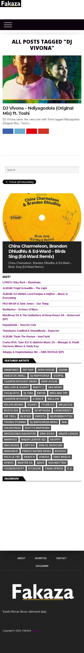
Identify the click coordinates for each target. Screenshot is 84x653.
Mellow (53, 399)
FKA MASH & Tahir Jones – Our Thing (25, 303)
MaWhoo (10, 439)
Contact (61, 558)
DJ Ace (26, 410)
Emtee (41, 393)
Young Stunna (15, 422)
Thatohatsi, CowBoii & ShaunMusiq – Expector (31, 330)
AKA (64, 422)
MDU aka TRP (59, 393)
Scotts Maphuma (37, 428)
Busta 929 (11, 410)
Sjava (40, 462)
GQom (63, 370)
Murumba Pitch (61, 416)
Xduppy (55, 439)
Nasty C (38, 387)
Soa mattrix (57, 462)
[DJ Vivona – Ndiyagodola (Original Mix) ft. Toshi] (42, 102)
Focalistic (11, 393)
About (21, 558)
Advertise (41, 558)
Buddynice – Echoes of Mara (20, 309)
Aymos (9, 462)
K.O (69, 468)
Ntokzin (34, 468)
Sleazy (32, 404)
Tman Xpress (54, 468)
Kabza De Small (15, 375)
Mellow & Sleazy (16, 387)
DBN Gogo (47, 433)
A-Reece (38, 399)
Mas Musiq (11, 445)
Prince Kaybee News (36, 451)
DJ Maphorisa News (44, 422)
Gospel (58, 375)
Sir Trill (10, 416)
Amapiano (11, 370)
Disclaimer (42, 566)
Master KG (25, 462)
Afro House (46, 370)
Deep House (49, 381)
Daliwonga (12, 428)
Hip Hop (28, 370)
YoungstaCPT (14, 468)
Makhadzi (11, 451)
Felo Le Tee (12, 457)
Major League (68, 433)
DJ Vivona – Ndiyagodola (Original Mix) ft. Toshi (38, 111)
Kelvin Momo (13, 404)
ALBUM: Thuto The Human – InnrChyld (26, 336)
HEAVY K (29, 457)
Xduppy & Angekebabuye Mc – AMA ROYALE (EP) (33, 352)
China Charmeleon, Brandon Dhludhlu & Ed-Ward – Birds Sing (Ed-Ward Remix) (37, 251)
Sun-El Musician (50, 445)
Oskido (44, 457)
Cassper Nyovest (16, 399)
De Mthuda (42, 410)
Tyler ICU (47, 404)
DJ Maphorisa (39, 375)
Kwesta (40, 416)
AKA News (55, 387)
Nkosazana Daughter (20, 433)
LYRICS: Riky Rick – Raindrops (22, 282)
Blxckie (25, 416)
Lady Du (29, 445)
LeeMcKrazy (63, 410)
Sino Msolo (61, 457)
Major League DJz (33, 439)
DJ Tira (28, 393)
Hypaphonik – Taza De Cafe (19, 324)
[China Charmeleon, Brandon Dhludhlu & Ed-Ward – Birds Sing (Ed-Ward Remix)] (42, 240)
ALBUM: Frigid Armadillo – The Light (25, 288)
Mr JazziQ (65, 404)
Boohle (60, 451)
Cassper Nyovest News (20, 381)
